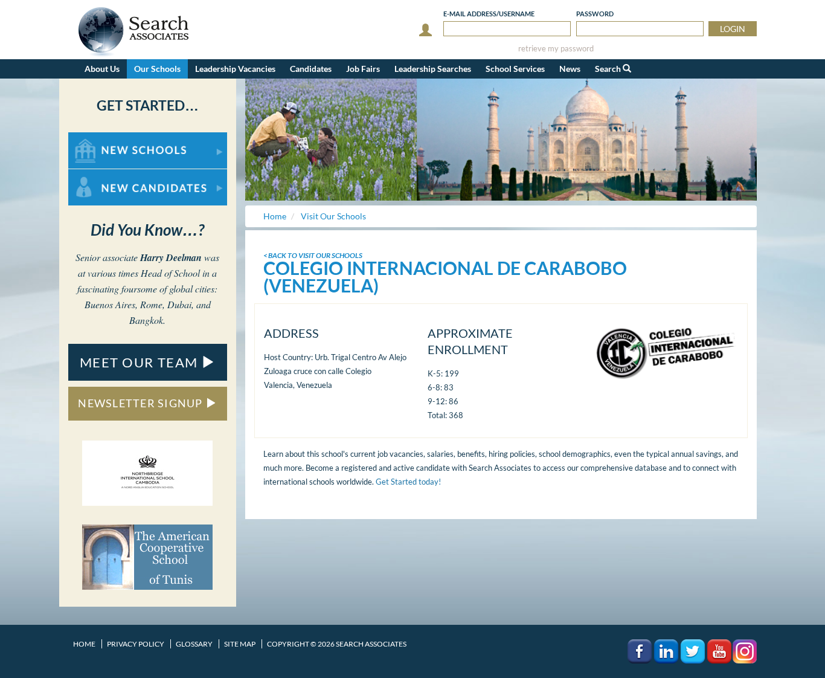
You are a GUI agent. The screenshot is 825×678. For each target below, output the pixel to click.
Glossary (194, 643)
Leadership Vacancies (235, 68)
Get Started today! (408, 481)
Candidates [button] (311, 68)
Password (595, 14)
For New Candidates (106, 175)
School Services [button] (515, 68)
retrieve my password (556, 48)
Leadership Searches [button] (432, 68)
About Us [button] (102, 68)
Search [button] (609, 68)
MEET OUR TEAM (141, 362)
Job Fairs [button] (363, 68)
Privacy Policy (135, 643)
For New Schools (100, 138)
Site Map (239, 643)
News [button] (569, 68)
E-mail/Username (488, 14)
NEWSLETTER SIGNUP (141, 403)
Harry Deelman (171, 257)
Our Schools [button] (157, 68)
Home (84, 643)
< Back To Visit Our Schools (312, 255)
